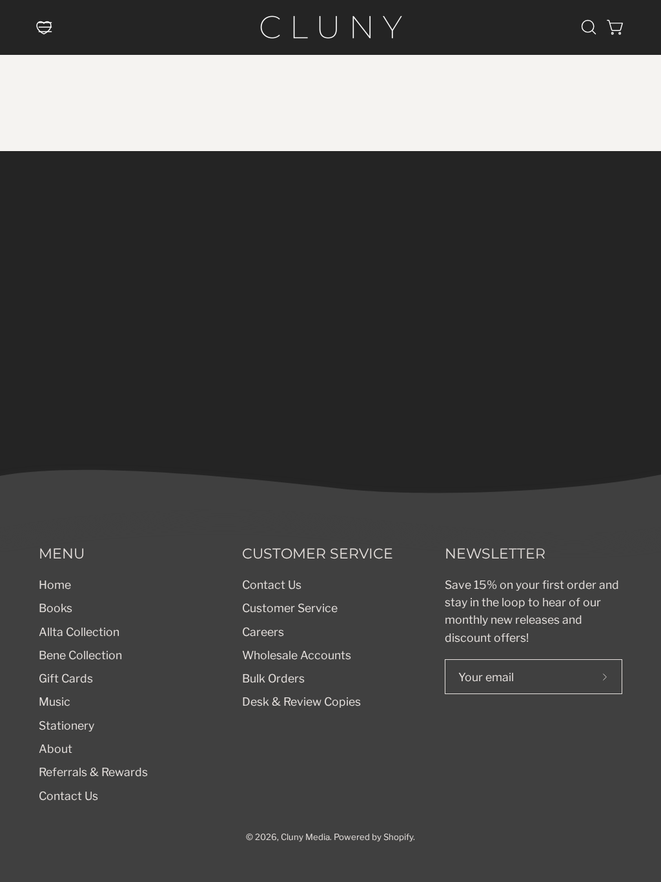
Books (55, 608)
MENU (62, 553)
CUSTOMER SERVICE (317, 553)
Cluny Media (305, 837)
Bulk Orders (273, 678)
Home (55, 584)
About (55, 748)
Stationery (66, 725)
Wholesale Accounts (296, 654)
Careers (263, 631)
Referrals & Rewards (93, 772)
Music (54, 701)
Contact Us (68, 795)
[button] (587, 27)
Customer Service (290, 608)
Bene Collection (80, 654)
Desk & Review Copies (301, 701)
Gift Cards (66, 678)
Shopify (398, 837)
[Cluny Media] (330, 27)
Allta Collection (79, 631)
